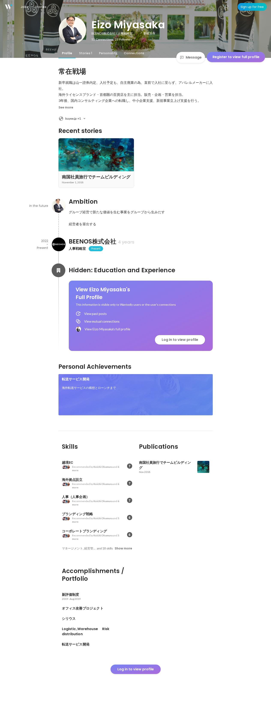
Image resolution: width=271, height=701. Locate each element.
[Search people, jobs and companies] (227, 7)
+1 (73, 118)
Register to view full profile (236, 56)
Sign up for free (252, 7)
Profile (67, 53)
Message (194, 57)
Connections (134, 53)
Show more (123, 548)
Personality (108, 53)
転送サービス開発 (76, 379)
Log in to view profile (180, 339)
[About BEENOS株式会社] (58, 244)
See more (65, 107)
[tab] (67, 53)
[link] (135, 394)
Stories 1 (85, 53)
